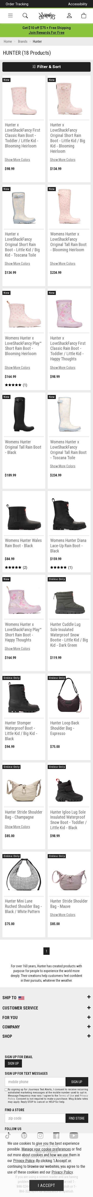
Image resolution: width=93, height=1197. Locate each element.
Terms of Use (66, 1095)
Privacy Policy (23, 1160)
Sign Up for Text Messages (26, 1073)
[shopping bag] (83, 15)
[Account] (69, 15)
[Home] (47, 15)
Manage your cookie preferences (46, 1149)
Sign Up (13, 1063)
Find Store (77, 1118)
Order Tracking (17, 4)
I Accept (46, 1185)
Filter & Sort (48, 66)
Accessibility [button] (77, 4)
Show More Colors (17, 160)
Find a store (14, 1110)
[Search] (25, 15)
